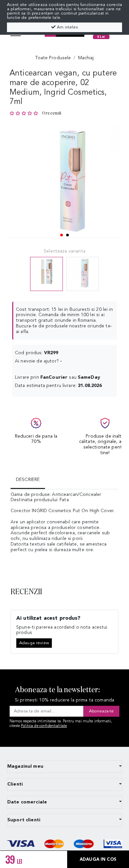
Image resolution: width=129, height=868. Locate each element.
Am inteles (67, 27)
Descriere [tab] (28, 479)
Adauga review (34, 643)
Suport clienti (23, 820)
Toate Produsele (53, 58)
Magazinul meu (25, 766)
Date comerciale (27, 802)
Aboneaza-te (101, 711)
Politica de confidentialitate (44, 726)
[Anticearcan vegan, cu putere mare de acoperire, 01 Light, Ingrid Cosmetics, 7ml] (82, 274)
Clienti (15, 784)
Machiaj (86, 58)
